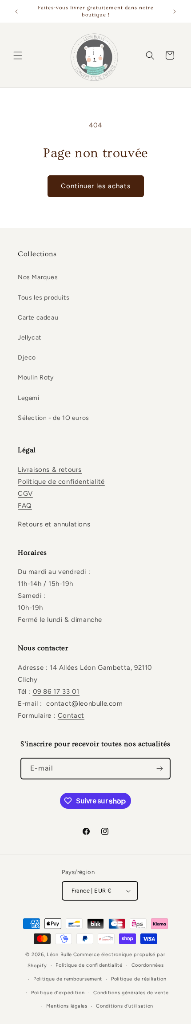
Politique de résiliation (139, 979)
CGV (25, 494)
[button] (18, 55)
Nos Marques (38, 277)
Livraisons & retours (50, 470)
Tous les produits (43, 297)
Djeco (27, 357)
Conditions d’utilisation (124, 1006)
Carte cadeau (38, 317)
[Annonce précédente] (16, 11)
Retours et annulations (54, 524)
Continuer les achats (96, 186)
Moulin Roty (36, 377)
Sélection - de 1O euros (53, 418)
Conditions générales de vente (130, 993)
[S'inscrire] (160, 768)
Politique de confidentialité (61, 482)
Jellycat (29, 337)
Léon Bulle (59, 954)
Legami (29, 398)
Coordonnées (147, 965)
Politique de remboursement (67, 979)
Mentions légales (66, 1006)
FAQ (25, 506)
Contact (71, 716)
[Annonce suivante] (174, 11)
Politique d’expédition (57, 993)
